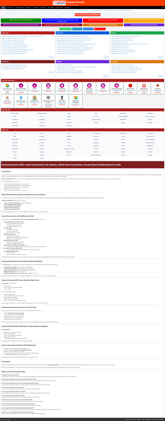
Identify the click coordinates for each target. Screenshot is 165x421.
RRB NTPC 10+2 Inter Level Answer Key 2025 (20, 19)
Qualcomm (96, 145)
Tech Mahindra (123, 133)
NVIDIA (150, 152)
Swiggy (150, 155)
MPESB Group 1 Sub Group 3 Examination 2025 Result (70, 72)
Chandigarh (123, 113)
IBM (15, 136)
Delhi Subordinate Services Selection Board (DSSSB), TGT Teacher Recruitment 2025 (62, 20)
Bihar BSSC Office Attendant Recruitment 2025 (13, 53)
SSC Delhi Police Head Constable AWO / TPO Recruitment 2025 (17, 49)
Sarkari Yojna (59, 7)
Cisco (14, 155)
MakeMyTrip (150, 145)
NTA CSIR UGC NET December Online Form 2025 (14, 44)
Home (3, 7)
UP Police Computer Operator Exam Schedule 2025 (69, 70)
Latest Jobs (28, 7)
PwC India (150, 148)
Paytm (123, 145)
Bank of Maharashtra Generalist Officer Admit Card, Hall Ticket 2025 (62, 25)
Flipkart (69, 139)
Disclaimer (139, 419)
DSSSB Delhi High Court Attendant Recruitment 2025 (125, 67)
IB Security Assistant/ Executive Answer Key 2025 (144, 25)
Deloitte (123, 148)
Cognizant (96, 136)
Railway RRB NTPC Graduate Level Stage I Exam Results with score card (129, 44)
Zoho (69, 142)
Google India (15, 139)
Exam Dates (51, 7)
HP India (42, 142)
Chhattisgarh (150, 113)
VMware (42, 155)
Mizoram (42, 122)
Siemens (42, 145)
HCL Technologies (96, 133)
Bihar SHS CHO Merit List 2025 (117, 10)
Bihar (96, 113)
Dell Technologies (150, 139)
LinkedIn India (14, 148)
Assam (69, 113)
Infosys (42, 133)
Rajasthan (150, 122)
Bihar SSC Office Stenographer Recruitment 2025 (14, 48)
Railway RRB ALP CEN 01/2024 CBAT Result (122, 38)
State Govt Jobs (19, 7)
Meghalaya (14, 122)
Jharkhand (14, 119)
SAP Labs (96, 139)
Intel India (15, 142)
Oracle (123, 136)
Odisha (96, 122)
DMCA (153, 419)
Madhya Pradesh (96, 119)
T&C (143, 419)
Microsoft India (150, 136)
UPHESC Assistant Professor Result (120, 46)
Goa (42, 116)
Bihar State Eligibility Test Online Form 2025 (13, 40)
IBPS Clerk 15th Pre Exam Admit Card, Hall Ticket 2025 (41, 10)
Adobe (123, 139)
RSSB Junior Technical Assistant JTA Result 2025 (124, 51)
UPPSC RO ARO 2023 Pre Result (119, 48)
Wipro (69, 133)
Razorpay (42, 152)
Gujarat (69, 116)
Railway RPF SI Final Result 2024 (120, 53)
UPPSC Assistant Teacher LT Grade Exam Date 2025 (70, 10)
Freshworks (96, 142)
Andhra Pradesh (15, 113)
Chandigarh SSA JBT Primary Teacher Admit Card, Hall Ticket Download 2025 (76, 44)
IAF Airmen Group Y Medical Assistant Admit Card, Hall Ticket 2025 (73, 49)
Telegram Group (78, 29)
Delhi (15, 116)
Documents (67, 7)
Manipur (150, 119)
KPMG (96, 148)
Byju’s (42, 158)
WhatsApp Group (66, 29)
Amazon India (42, 139)
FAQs (157, 419)
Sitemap (161, 419)
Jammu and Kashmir (150, 116)
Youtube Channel (100, 29)
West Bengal (69, 125)
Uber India (96, 152)
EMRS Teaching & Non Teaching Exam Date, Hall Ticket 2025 (144, 19)
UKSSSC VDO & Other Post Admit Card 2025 (123, 65)
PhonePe (15, 152)
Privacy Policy (148, 419)
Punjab (123, 122)
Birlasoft (15, 145)
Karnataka (41, 119)
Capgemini (69, 136)
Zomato (15, 158)
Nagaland (69, 122)
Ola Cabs (123, 152)
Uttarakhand (42, 125)
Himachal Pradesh (123, 116)
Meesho (123, 155)
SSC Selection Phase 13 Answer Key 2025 (12, 69)
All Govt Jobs (10, 7)
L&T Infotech (150, 133)
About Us (127, 419)
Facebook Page (89, 29)
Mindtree (123, 142)
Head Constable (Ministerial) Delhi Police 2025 (13, 38)
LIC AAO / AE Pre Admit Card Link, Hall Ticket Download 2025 (72, 46)
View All (51, 57)
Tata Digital (69, 152)
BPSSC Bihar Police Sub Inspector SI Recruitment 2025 (15, 46)
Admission (35, 7)
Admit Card (43, 7)
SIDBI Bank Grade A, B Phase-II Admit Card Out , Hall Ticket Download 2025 (75, 48)
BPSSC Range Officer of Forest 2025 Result (96, 10)
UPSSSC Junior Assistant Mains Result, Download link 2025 (103, 19)
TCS (15, 133)
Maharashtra (123, 119)
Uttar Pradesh (14, 125)
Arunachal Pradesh (41, 113)
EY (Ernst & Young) (69, 148)
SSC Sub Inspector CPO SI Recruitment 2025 (13, 42)
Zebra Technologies (96, 155)
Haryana (96, 116)
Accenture (41, 136)
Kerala (68, 119)
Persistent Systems (150, 142)
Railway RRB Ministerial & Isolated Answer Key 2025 (14, 67)
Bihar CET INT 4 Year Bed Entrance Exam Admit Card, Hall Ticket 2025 (21, 25)
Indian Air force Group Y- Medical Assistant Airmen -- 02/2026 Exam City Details (77, 67)
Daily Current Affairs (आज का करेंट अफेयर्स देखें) (90, 14)
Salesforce (41, 148)
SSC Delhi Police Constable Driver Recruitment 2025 (15, 51)
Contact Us (133, 419)
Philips (69, 145)
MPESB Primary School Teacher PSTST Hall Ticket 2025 (103, 25)
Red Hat (69, 155)
